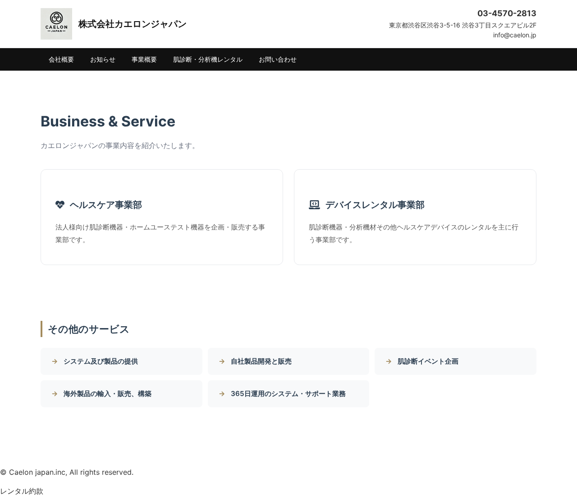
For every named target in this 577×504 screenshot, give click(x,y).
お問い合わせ (278, 59)
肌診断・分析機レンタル (208, 59)
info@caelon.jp (514, 35)
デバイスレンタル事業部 (375, 204)
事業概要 (144, 59)
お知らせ (102, 59)
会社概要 (61, 59)
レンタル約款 (21, 490)
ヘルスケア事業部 (106, 204)
